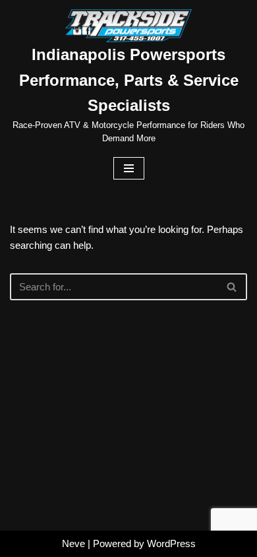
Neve (73, 543)
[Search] (232, 286)
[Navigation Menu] (128, 168)
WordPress (171, 543)
